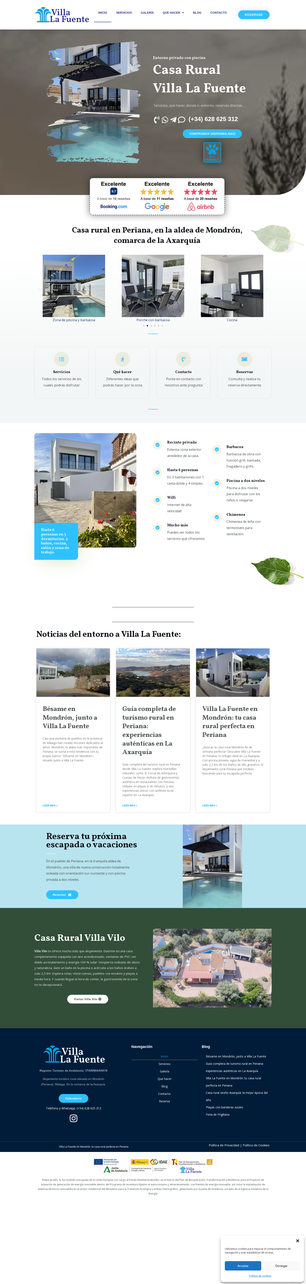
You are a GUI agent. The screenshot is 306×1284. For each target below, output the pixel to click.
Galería (147, 12)
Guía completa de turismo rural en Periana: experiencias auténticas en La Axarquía (149, 731)
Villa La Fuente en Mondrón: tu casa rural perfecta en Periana (230, 722)
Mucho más (177, 525)
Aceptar (243, 1266)
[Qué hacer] (122, 359)
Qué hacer (122, 372)
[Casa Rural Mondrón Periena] (61, 14)
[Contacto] (183, 359)
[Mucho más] (157, 527)
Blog (197, 12)
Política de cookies (260, 1276)
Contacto (218, 12)
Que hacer (171, 12)
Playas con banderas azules (224, 1107)
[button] (298, 1241)
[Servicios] (61, 359)
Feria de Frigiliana (217, 1114)
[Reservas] (244, 359)
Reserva (164, 1101)
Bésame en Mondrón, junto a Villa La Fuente (70, 718)
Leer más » (50, 805)
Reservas (244, 372)
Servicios (124, 12)
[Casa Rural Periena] (73, 1054)
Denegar (281, 1266)
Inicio (102, 12)
